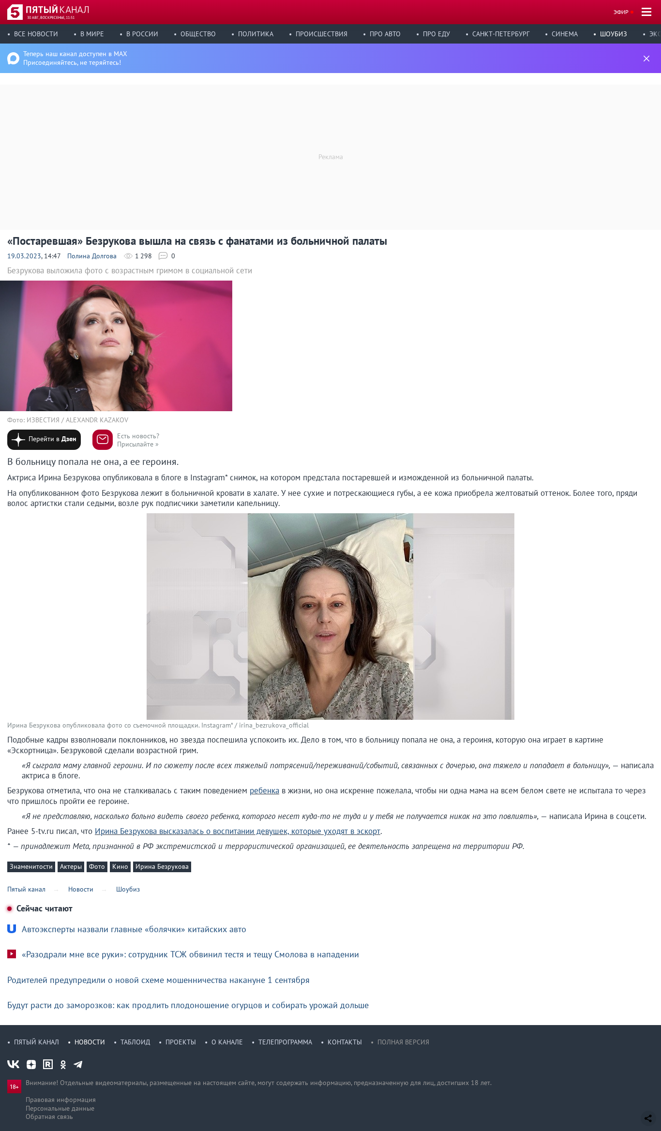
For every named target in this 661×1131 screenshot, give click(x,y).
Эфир (621, 11)
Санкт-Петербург (500, 34)
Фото (97, 866)
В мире (92, 34)
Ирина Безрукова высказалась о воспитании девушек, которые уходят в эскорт (237, 831)
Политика (255, 34)
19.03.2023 (24, 256)
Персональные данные (60, 1108)
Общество (198, 34)
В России (142, 34)
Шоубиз (613, 34)
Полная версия (403, 1042)
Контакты (345, 1042)
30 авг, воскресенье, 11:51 (51, 17)
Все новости (36, 34)
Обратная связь (49, 1116)
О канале (227, 1042)
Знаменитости (31, 866)
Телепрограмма (285, 1042)
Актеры (71, 866)
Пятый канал (36, 1042)
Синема (565, 34)
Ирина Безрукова (162, 866)
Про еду (436, 34)
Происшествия (321, 34)
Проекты (180, 1042)
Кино (120, 866)
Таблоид (135, 1042)
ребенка (264, 790)
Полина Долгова (92, 256)
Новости (90, 1042)
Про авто (385, 34)
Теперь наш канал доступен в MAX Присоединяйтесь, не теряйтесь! (75, 58)
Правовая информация (61, 1099)
